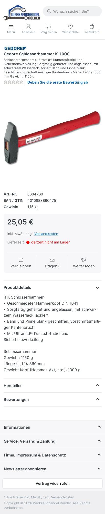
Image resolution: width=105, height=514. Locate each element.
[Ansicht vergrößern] (52, 137)
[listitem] (52, 137)
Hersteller (13, 385)
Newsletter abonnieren (25, 468)
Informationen (17, 427)
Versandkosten (46, 234)
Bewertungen (16, 399)
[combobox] (72, 11)
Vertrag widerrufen (53, 483)
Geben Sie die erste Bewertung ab (57, 82)
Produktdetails (17, 287)
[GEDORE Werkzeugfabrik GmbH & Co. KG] (15, 48)
